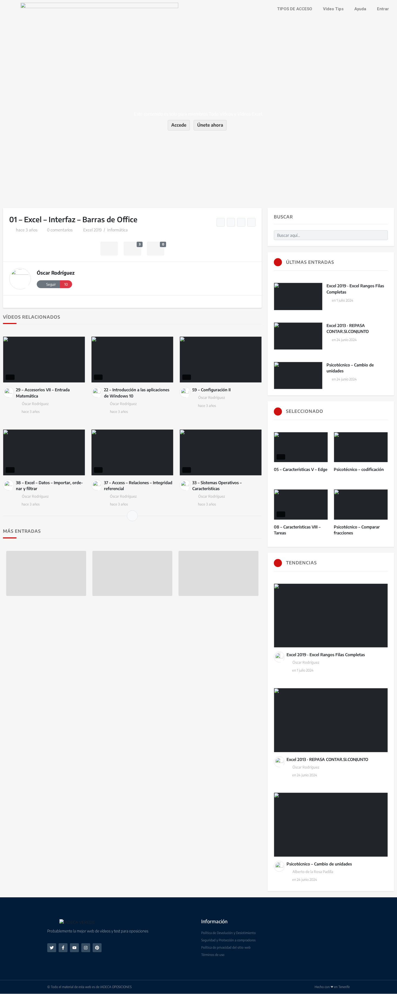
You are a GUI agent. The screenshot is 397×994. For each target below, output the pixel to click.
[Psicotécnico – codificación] (361, 447)
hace (27, 229)
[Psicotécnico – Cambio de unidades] (298, 375)
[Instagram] (85, 947)
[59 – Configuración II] (221, 359)
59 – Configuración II (211, 389)
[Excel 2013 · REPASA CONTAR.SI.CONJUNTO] (298, 336)
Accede (178, 125)
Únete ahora (210, 125)
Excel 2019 (92, 229)
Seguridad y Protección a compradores (228, 940)
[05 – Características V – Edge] (301, 447)
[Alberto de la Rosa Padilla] (279, 866)
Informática (117, 229)
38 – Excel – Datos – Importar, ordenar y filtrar (49, 485)
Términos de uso (212, 955)
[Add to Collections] (109, 248)
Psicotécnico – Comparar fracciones (357, 529)
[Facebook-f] (63, 947)
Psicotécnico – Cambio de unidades (350, 367)
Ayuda (360, 8)
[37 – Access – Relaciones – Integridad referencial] (132, 452)
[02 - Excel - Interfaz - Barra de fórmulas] (251, 222)
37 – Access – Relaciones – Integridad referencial (138, 485)
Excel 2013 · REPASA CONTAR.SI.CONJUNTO (348, 328)
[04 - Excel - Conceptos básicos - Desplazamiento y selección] (241, 222)
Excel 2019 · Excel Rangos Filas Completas (355, 288)
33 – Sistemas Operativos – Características (217, 485)
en (342, 300)
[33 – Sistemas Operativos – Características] (221, 452)
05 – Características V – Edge (300, 469)
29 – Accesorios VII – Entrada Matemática (43, 392)
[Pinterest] (97, 947)
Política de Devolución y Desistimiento (228, 933)
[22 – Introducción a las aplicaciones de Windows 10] (132, 359)
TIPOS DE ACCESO (294, 8)
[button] (53, 922)
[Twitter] (51, 947)
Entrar (383, 8)
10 (66, 284)
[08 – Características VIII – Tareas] (301, 504)
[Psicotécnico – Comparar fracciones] (361, 504)
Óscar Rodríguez (56, 272)
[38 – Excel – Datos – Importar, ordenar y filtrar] (44, 452)
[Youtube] (74, 947)
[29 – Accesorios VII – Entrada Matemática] (44, 359)
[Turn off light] (221, 222)
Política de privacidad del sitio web (226, 947)
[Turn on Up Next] (231, 222)
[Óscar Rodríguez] (20, 278)
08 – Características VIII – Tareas (297, 529)
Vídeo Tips (333, 8)
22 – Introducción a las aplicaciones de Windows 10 (136, 392)
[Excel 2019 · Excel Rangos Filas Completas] (298, 296)
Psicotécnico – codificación (359, 469)
